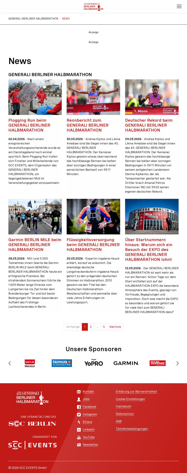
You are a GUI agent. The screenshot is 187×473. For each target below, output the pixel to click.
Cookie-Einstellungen (130, 399)
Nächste (115, 327)
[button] (9, 363)
